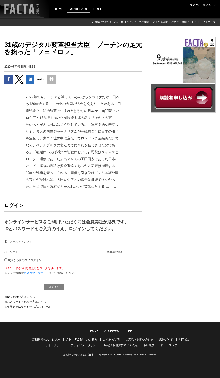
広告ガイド (166, 339)
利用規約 (184, 339)
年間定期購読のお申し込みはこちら (29, 306)
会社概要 (149, 345)
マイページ (209, 5)
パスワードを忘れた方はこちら (26, 301)
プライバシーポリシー (84, 345)
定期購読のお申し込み (105, 21)
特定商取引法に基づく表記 (121, 345)
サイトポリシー (55, 345)
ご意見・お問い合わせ (184, 21)
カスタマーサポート (36, 272)
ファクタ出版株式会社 (82, 354)
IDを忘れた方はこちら (21, 296)
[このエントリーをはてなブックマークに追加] (30, 79)
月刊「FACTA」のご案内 (135, 21)
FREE (97, 9)
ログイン (194, 5)
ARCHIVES (78, 9)
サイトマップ (208, 21)
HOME (59, 9)
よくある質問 (160, 21)
